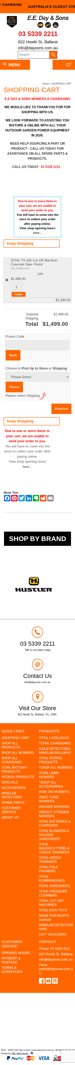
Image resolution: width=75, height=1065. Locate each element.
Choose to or (36, 368)
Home (45, 83)
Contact (47, 942)
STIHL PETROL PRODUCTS (50, 760)
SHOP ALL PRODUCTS (11, 745)
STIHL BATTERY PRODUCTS (14, 769)
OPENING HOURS (16, 953)
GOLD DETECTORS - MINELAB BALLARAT (55, 751)
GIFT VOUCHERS (52, 934)
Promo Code (15, 336)
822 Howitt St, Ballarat (38, 42)
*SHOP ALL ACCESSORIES (51, 784)
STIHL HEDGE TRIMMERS (50, 860)
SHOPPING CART (61, 83)
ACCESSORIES (14, 788)
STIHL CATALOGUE (54, 738)
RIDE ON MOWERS (54, 792)
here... (37, 232)
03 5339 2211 (38, 33)
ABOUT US (10, 817)
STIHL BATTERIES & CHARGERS (55, 823)
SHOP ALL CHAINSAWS (12, 760)
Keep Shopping (20, 243)
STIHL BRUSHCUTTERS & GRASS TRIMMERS (54, 848)
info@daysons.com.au (38, 48)
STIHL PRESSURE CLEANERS (53, 893)
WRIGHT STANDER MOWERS (54, 814)
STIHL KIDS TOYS (53, 910)
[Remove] (7, 280)
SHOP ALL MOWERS (18, 753)
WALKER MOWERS (54, 807)
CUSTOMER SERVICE (11, 810)
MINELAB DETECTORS (12, 795)
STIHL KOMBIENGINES (52, 878)
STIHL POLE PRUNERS (48, 869)
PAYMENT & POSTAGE (11, 960)
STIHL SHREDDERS (54, 886)
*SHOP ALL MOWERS (56, 767)
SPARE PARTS (13, 803)
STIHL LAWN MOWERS (49, 775)
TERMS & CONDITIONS (12, 970)
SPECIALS (10, 782)
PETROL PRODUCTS (18, 777)
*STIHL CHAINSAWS (55, 743)
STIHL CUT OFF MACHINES (51, 903)
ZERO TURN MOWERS (48, 799)
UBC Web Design (19, 1053)
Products (49, 731)
